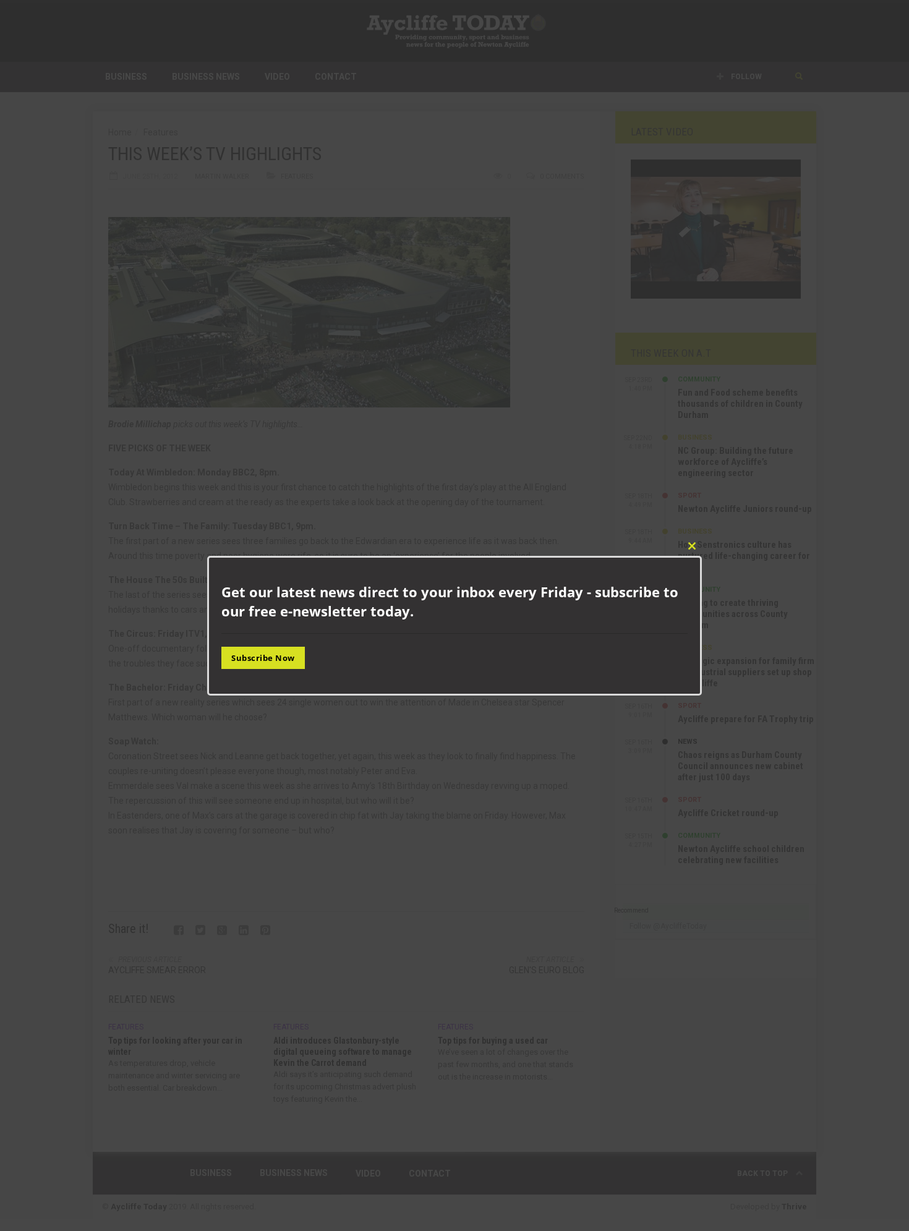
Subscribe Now (263, 657)
